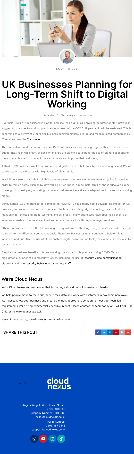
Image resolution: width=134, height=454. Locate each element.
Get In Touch (23, 383)
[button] (24, 5)
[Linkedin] (52, 439)
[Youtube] (43, 439)
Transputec (34, 139)
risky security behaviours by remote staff (45, 263)
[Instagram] (34, 439)
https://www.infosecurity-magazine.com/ (44, 319)
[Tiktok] (61, 439)
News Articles (85, 115)
